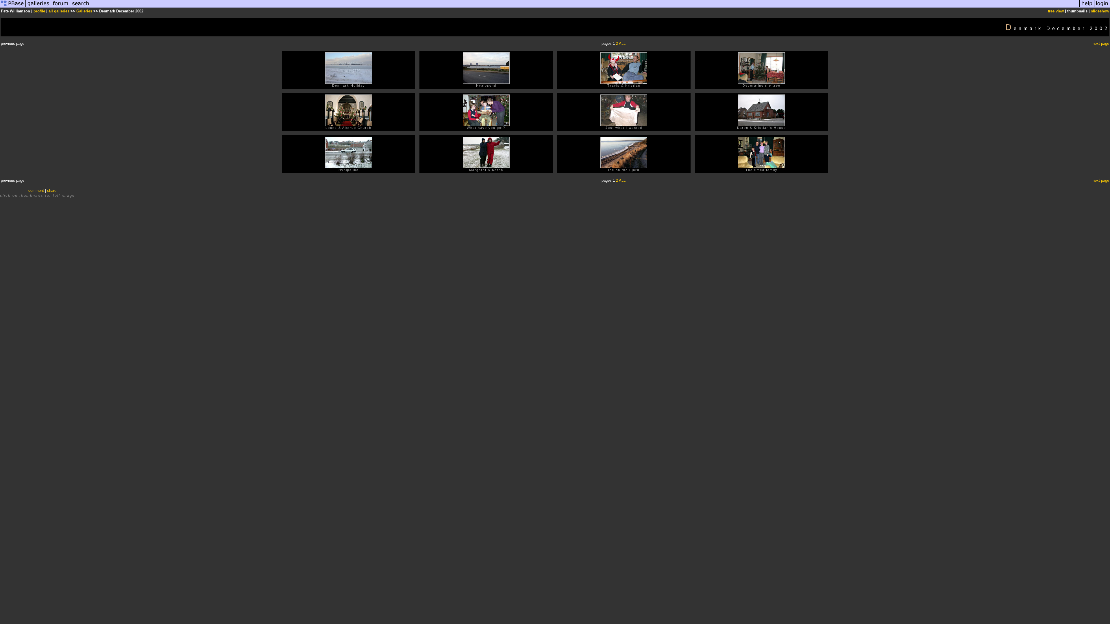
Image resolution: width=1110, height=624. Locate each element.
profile (39, 11)
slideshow (1100, 11)
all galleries (59, 11)
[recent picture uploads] (38, 7)
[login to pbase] (1102, 7)
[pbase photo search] (80, 7)
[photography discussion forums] (60, 7)
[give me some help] (1086, 7)
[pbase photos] (13, 7)
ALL (622, 43)
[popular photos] (585, 7)
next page (1101, 43)
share (51, 190)
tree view (1056, 11)
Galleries (84, 11)
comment (36, 190)
